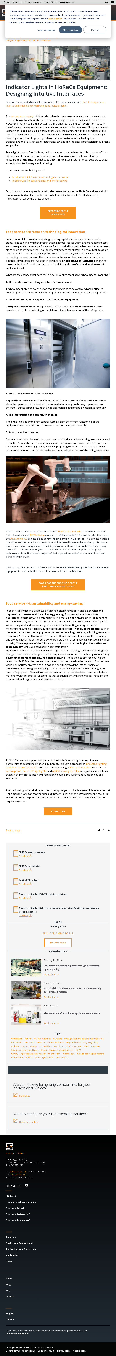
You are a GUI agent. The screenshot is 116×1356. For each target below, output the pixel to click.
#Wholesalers (62, 1057)
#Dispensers (17, 1042)
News (9, 1261)
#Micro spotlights (29, 1046)
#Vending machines (44, 1057)
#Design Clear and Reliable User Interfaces (84, 1038)
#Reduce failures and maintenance (57, 1050)
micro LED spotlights (34, 771)
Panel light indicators (80, 767)
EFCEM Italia (37, 535)
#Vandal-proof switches (22, 1057)
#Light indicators (23, 40)
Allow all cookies (70, 29)
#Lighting (15, 1046)
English (10, 1313)
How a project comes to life (21, 1201)
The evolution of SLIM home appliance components (72, 1013)
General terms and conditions (20, 1350)
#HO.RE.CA (30, 1042)
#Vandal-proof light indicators (90, 1053)
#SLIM (78, 1050)
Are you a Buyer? (15, 1207)
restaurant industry (22, 116)
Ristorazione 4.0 (18, 538)
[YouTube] (112, 2)
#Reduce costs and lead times (24, 1050)
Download (23, 856)
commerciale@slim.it (17, 1333)
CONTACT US (58, 811)
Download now (58, 942)
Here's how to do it (28, 1122)
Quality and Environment (19, 1243)
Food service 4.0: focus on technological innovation (40, 177)
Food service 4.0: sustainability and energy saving (39, 180)
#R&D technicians (42, 40)
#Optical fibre (45, 1046)
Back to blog (13, 830)
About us (11, 1237)
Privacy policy (63, 1350)
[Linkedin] (106, 2)
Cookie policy (79, 1350)
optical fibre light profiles (66, 771)
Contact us (24, 1095)
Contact (10, 1296)
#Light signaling (90, 1042)
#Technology (68, 1053)
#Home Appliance (55, 1042)
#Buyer (28, 1038)
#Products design (73, 1046)
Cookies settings (46, 29)
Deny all (95, 29)
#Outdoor (58, 1046)
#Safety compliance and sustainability (28, 1053)
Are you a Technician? (18, 1220)
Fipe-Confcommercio (69, 531)
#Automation (17, 1038)
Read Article (50, 974)
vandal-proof (13, 771)
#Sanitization (54, 1053)
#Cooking (57, 1038)
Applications (12, 1255)
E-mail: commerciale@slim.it (19, 1177)
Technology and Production (21, 1249)
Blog (8, 1284)
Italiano (10, 1319)
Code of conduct (46, 1350)
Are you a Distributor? (18, 1214)
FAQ (8, 1290)
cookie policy (55, 18)
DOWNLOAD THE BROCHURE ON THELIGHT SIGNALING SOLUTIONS (58, 585)
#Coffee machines (42, 1038)
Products (11, 1195)
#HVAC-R (41, 1042)
